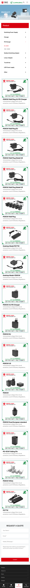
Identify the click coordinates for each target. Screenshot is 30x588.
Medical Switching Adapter (11, 53)
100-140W (7, 49)
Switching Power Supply (11, 32)
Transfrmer (7, 62)
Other (5, 72)
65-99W (6, 46)
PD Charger (7, 42)
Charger (6, 37)
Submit (15, 559)
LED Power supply (9, 67)
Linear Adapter (8, 58)
